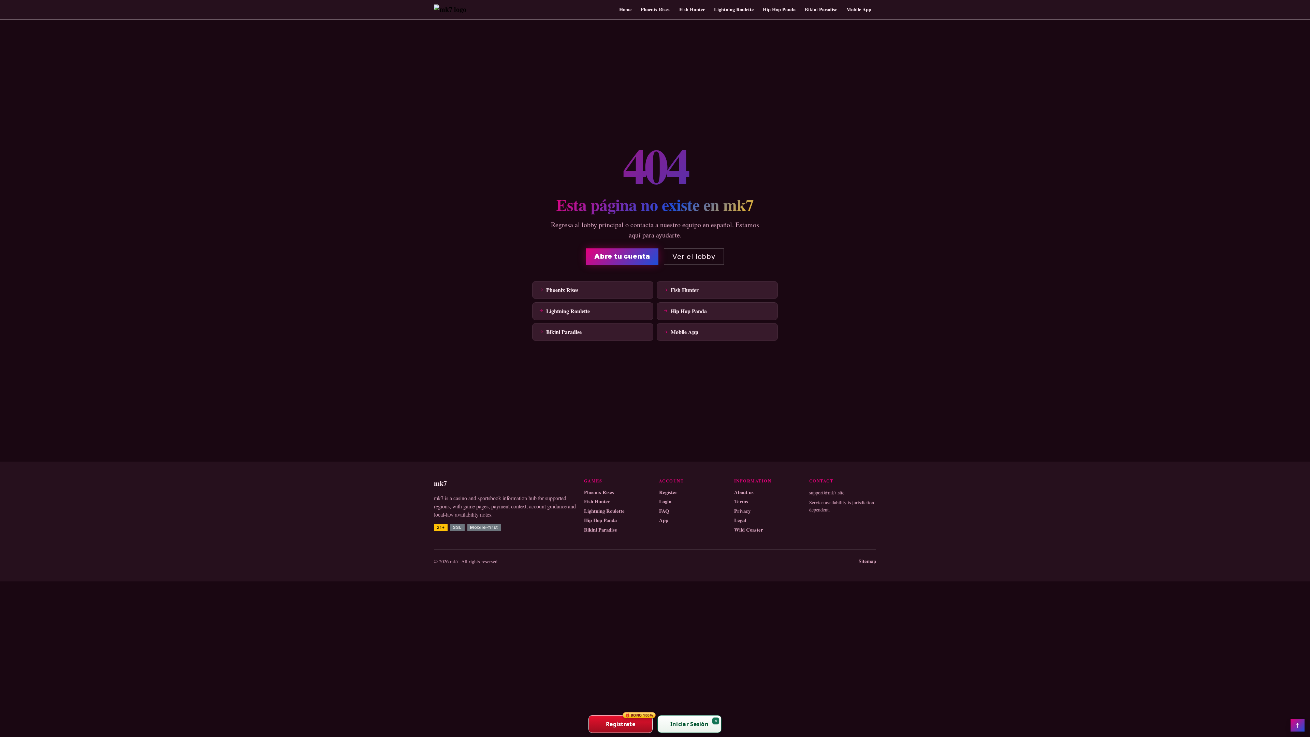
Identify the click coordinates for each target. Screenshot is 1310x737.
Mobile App (858, 9)
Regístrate (629, 721)
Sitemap (867, 561)
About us (744, 492)
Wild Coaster (748, 529)
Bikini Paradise (821, 9)
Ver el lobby (693, 256)
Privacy (742, 511)
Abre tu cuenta (622, 256)
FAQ (664, 511)
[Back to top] (1298, 725)
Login (665, 501)
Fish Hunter (692, 9)
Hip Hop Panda (779, 9)
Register (668, 492)
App (663, 520)
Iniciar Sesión (689, 724)
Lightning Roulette (734, 9)
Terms (741, 501)
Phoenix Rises (655, 9)
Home (625, 9)
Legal (740, 520)
